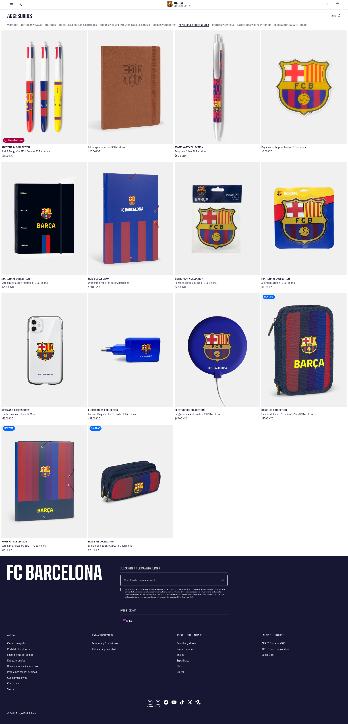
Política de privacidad (104, 649)
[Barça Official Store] (178, 4)
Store (150, 706)
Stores (10, 689)
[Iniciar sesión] (327, 4)
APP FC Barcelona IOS (273, 643)
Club (179, 666)
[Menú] (11, 4)
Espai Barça (183, 660)
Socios (180, 654)
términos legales (207, 589)
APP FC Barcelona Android (276, 649)
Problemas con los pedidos (22, 671)
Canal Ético (268, 654)
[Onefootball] (198, 702)
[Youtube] (174, 702)
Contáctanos (14, 683)
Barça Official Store (26, 713)
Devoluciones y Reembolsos (22, 666)
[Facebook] (166, 702)
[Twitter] (190, 702)
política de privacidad (184, 597)
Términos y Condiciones (105, 643)
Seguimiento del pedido (20, 654)
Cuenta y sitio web (17, 677)
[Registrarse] (222, 580)
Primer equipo (185, 649)
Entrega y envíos (16, 660)
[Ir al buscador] (20, 4)
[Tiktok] (182, 702)
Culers (180, 671)
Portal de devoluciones (19, 649)
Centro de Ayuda (16, 643)
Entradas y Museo (186, 643)
